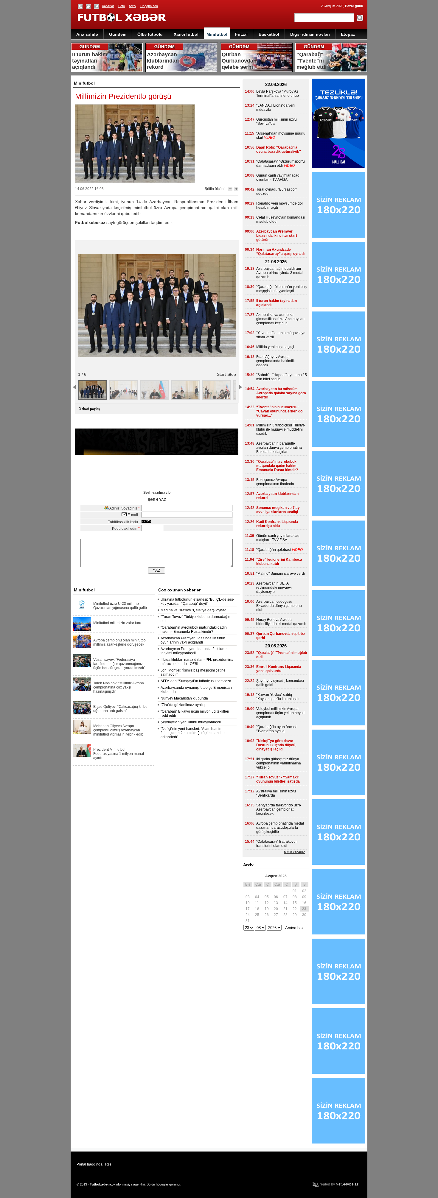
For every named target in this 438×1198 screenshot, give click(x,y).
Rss (108, 1164)
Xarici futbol (186, 34)
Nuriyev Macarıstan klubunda (184, 698)
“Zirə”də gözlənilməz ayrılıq (183, 705)
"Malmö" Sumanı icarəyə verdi (280, 573)
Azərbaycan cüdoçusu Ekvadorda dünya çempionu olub (279, 605)
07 (285, 897)
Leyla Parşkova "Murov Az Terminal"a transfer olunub (277, 93)
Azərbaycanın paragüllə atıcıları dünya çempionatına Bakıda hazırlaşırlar (279, 447)
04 (257, 897)
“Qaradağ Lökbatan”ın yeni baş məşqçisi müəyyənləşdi (281, 289)
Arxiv (132, 6)
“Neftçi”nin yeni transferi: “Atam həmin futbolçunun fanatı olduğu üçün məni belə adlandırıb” (194, 733)
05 (267, 897)
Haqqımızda (149, 6)
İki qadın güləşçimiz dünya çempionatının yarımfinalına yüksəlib (278, 763)
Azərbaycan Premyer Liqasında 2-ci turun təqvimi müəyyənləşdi (194, 651)
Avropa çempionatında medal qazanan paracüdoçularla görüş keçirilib (280, 827)
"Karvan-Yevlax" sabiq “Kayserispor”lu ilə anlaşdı (277, 697)
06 (276, 897)
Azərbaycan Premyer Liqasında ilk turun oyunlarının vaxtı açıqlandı (193, 640)
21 (285, 909)
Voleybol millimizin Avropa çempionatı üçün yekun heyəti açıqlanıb (280, 713)
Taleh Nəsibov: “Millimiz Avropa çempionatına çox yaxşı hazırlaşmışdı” (118, 687)
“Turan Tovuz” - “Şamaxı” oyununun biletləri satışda (278, 779)
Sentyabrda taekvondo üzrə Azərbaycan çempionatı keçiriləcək (278, 809)
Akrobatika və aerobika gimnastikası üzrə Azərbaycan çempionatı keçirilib (280, 319)
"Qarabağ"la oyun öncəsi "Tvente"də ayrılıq (276, 729)
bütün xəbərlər (294, 852)
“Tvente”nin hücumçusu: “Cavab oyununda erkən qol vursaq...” (279, 411)
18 (257, 909)
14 (285, 903)
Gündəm (117, 34)
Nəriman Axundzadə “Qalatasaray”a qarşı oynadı (280, 251)
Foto (121, 6)
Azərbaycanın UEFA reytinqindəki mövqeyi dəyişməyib (274, 587)
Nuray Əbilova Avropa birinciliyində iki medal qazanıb (281, 622)
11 (257, 903)
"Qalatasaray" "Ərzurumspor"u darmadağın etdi (280, 163)
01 (295, 891)
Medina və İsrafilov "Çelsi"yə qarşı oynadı (194, 610)
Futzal (241, 34)
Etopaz (348, 34)
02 (304, 891)
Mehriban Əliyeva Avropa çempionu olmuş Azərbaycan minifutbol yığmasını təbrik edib (118, 730)
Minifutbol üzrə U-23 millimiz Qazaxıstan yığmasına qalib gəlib (120, 606)
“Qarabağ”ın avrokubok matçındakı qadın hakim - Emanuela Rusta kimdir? (194, 629)
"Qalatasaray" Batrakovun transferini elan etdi (277, 843)
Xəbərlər (108, 6)
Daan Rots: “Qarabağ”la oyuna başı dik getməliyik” (278, 149)
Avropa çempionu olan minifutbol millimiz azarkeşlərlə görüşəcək (120, 642)
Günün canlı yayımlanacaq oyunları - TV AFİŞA (277, 177)
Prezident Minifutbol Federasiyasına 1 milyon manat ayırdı (118, 753)
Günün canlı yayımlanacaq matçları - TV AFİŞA (277, 538)
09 (304, 897)
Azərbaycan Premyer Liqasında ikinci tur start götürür (276, 235)
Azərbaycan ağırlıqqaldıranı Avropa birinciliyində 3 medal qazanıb (279, 273)
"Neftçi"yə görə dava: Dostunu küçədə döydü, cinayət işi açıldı (276, 745)
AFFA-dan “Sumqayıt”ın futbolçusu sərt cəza (196, 681)
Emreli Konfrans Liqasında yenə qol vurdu (278, 669)
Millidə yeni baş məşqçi (275, 347)
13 (276, 903)
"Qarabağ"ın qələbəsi (273, 550)
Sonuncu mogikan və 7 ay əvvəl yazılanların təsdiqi (278, 510)
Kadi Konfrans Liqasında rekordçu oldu (277, 524)
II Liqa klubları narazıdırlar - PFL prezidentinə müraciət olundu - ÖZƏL (197, 662)
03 (248, 897)
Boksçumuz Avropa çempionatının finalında (275, 482)
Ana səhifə (87, 34)
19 (267, 909)
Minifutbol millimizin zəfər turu (117, 623)
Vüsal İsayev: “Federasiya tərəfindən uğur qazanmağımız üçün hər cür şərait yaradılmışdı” (119, 664)
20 (276, 909)
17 (248, 909)
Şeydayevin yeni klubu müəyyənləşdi (191, 722)
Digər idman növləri (310, 34)
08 (295, 897)
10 (248, 903)
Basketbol (269, 34)
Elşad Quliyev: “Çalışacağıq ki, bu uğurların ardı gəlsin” (120, 709)
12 (267, 903)
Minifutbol (216, 34)
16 (304, 903)
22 (295, 909)
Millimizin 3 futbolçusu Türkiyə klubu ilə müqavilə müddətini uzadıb (280, 429)
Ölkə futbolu (150, 34)
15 (295, 903)
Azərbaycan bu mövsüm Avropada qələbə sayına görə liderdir (281, 393)
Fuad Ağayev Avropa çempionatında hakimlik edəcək (275, 361)
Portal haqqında (89, 1164)
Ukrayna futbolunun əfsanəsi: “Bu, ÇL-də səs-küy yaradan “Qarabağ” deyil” (197, 601)
